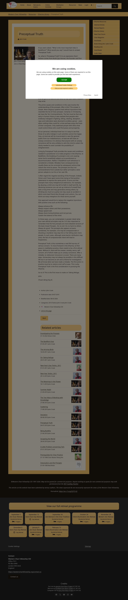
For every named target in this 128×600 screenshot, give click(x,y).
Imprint (96, 95)
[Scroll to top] (3, 596)
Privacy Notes (87, 95)
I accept (64, 80)
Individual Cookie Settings (64, 85)
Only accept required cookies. (64, 88)
